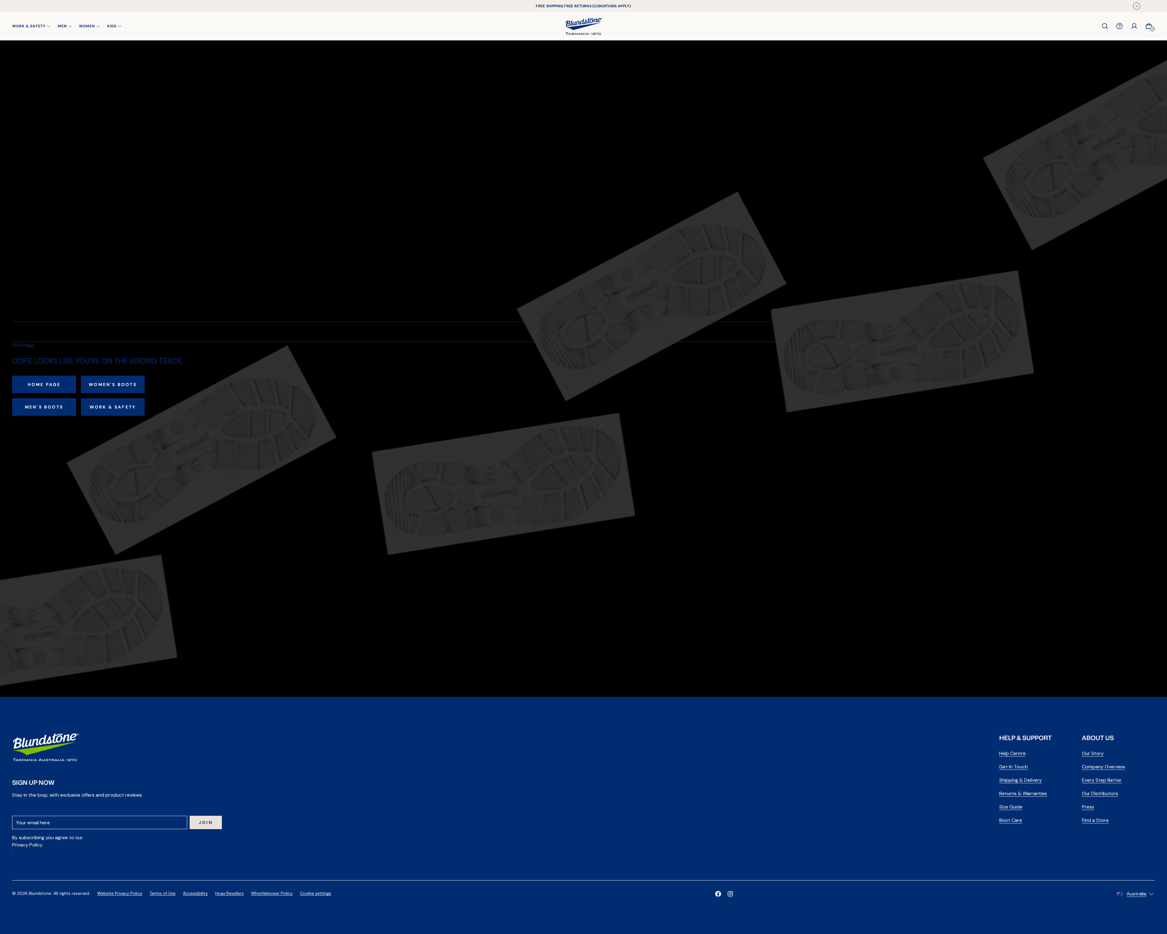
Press (1088, 807)
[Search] (1105, 26)
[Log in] (1134, 26)
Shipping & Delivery (1020, 780)
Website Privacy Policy (119, 893)
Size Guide (1010, 807)
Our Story (1093, 753)
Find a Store (1095, 820)
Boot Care (1010, 820)
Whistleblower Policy (272, 893)
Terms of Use (163, 893)
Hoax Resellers (229, 893)
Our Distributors (1100, 793)
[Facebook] (718, 894)
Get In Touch (1013, 766)
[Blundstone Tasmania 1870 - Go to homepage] (583, 26)
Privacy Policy (27, 845)
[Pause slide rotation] (1136, 6)
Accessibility (195, 893)
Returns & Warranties (1023, 793)
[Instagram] (730, 894)
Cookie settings (315, 893)
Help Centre (1012, 753)
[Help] (1120, 26)
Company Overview (1103, 766)
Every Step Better (1102, 780)
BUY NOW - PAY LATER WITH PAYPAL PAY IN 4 (583, 6)
